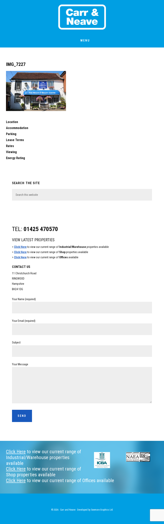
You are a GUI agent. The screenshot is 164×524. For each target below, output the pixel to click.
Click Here (20, 246)
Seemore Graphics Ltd (102, 509)
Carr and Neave (82, 17)
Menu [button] (85, 40)
